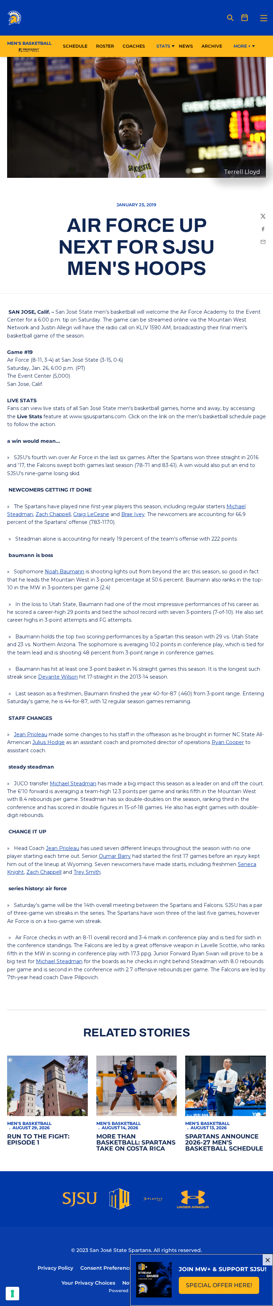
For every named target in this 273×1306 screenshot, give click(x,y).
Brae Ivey (133, 514)
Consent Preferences (107, 1268)
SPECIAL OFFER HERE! (222, 1287)
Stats (163, 46)
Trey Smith (87, 872)
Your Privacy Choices (88, 1283)
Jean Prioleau (30, 734)
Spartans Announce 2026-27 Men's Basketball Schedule (224, 1142)
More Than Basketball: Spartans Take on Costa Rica (136, 1142)
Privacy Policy (55, 1268)
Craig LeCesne (91, 514)
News (186, 46)
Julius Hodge (48, 742)
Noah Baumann (64, 571)
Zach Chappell (53, 514)
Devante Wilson (58, 677)
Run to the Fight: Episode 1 (38, 1139)
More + (242, 46)
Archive (212, 46)
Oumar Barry (115, 856)
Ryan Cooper (228, 742)
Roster (105, 46)
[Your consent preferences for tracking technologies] (12, 1293)
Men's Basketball (29, 1123)
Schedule (75, 46)
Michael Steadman (73, 783)
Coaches (134, 46)
